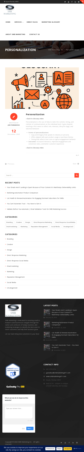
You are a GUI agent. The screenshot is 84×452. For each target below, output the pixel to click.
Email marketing (11, 226)
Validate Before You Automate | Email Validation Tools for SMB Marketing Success (36, 209)
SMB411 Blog (32, 22)
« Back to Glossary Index (35, 119)
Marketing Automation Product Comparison (22, 193)
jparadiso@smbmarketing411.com (58, 373)
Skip (23, 428)
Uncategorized (68, 226)
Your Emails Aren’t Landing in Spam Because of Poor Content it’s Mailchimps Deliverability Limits (41, 187)
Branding (9, 222)
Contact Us (34, 34)
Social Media (55, 226)
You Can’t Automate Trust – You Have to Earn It (24, 204)
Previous (11, 164)
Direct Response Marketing (43, 222)
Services (18, 22)
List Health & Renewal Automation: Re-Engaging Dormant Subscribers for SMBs (35, 198)
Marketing (24, 226)
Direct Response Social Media (65, 222)
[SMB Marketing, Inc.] (10, 10)
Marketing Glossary (51, 22)
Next (74, 164)
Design (27, 222)
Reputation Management (39, 226)
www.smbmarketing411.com (56, 376)
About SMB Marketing (15, 34)
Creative (19, 222)
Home (8, 22)
